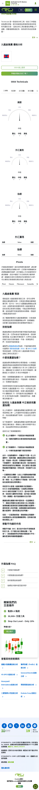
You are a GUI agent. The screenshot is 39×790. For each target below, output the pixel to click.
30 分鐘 (30, 91)
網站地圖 (11, 762)
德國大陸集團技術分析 (9, 664)
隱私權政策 (5, 768)
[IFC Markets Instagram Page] (10, 725)
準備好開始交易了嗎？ (19, 73)
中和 (19, 172)
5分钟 (13, 91)
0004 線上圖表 (19, 67)
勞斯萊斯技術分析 (28, 685)
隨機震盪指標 (14, 346)
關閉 (19, 786)
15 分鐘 (21, 91)
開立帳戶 (28, 10)
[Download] (35, 3)
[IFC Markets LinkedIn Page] (22, 725)
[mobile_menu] (35, 9)
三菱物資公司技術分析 (9, 693)
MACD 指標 (32, 349)
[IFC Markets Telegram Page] (34, 725)
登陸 (21, 10)
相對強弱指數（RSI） (18, 349)
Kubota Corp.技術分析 (28, 694)
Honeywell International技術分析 (9, 683)
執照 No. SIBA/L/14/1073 (16, 746)
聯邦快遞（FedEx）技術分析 (29, 666)
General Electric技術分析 (29, 674)
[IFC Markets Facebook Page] (4, 725)
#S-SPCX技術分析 (8, 674)
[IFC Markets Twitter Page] (16, 725)
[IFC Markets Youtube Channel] (28, 725)
